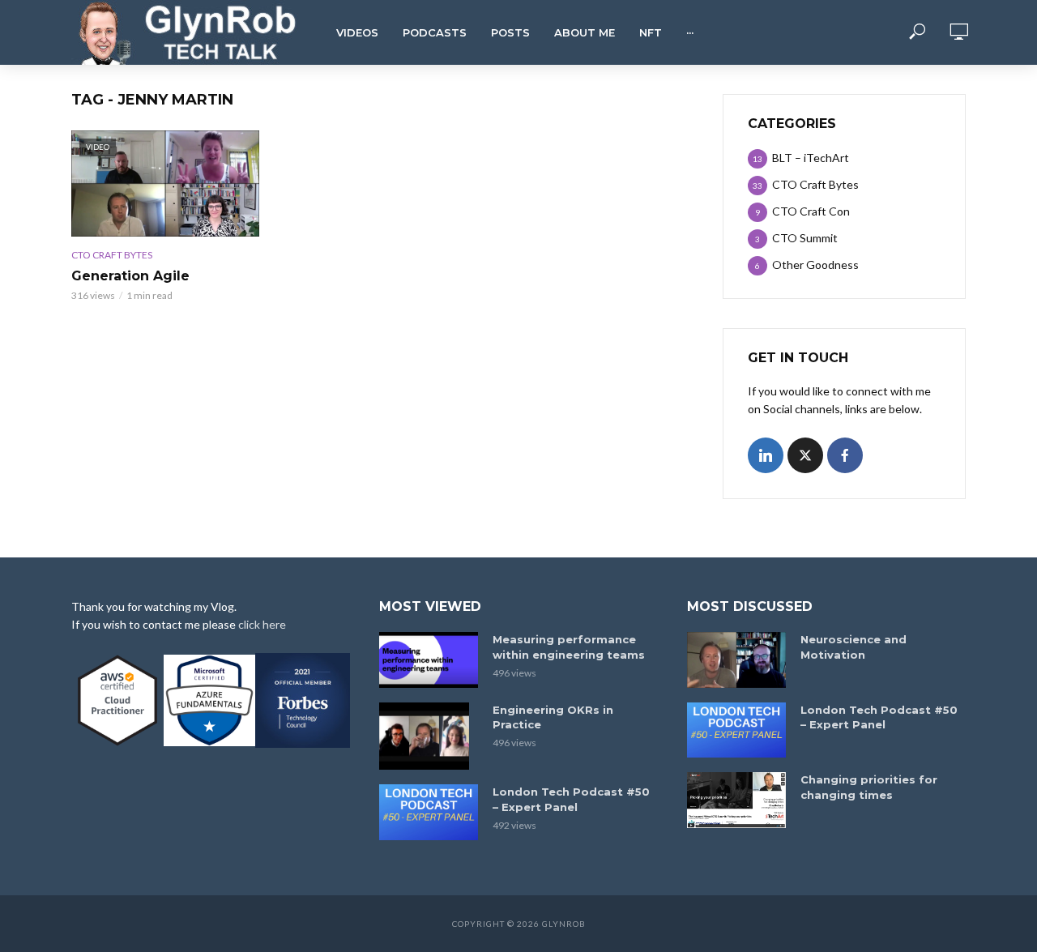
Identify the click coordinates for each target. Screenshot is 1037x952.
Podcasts (435, 32)
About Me (584, 32)
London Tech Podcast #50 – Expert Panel (571, 799)
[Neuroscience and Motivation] (736, 660)
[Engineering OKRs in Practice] (428, 736)
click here (262, 624)
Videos (357, 32)
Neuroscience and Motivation (853, 647)
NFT (650, 32)
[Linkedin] (765, 455)
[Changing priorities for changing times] (736, 799)
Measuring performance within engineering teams (569, 647)
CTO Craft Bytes (111, 255)
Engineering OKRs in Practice (553, 717)
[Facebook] (845, 455)
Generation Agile (130, 276)
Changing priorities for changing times (868, 787)
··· (689, 32)
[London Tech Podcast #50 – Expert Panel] (428, 812)
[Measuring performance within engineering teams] (428, 660)
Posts (510, 32)
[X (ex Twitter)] (805, 455)
